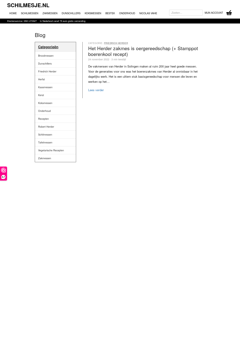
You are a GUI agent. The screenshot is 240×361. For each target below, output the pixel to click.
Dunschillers (45, 63)
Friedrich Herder (47, 71)
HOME (13, 13)
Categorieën (48, 46)
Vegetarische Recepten (51, 150)
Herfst (41, 79)
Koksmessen (45, 103)
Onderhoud (44, 111)
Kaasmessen (45, 87)
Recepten (43, 118)
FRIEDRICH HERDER (116, 43)
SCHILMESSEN (29, 13)
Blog (40, 35)
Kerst (41, 95)
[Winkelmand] (229, 12)
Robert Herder (46, 126)
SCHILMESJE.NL (28, 5)
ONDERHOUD (127, 13)
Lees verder (96, 90)
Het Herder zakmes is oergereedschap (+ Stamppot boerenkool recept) (143, 51)
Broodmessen (46, 55)
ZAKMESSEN (50, 13)
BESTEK (110, 13)
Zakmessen (44, 158)
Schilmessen (45, 134)
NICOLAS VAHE (148, 13)
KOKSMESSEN (93, 13)
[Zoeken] (200, 13)
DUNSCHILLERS (71, 13)
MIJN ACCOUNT (214, 12)
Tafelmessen (45, 142)
